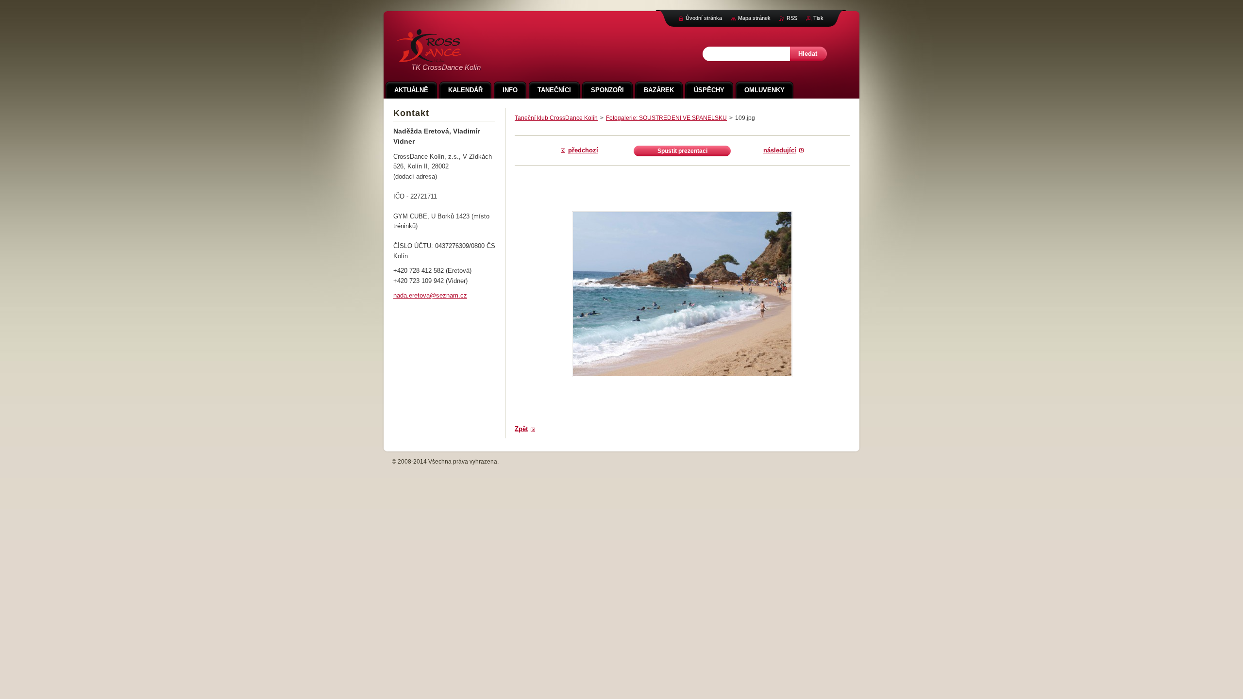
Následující (779, 150)
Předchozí (583, 150)
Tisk (818, 18)
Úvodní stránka (704, 18)
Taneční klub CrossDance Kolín (556, 118)
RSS (792, 18)
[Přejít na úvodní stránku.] (429, 57)
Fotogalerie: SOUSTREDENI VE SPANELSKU (666, 118)
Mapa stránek (754, 18)
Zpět (521, 429)
